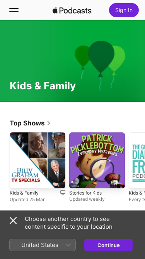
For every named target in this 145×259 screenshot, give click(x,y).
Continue (108, 245)
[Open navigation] (13, 10)
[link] (30, 123)
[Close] (13, 220)
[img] (72, 10)
